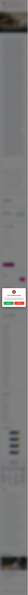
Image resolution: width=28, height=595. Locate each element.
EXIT (19, 303)
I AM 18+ (9, 303)
